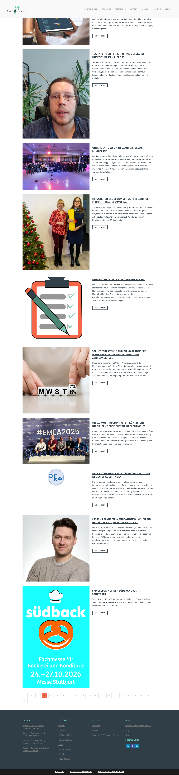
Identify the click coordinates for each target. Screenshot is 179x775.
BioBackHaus (64, 759)
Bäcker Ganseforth (66, 749)
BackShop (96, 726)
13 (109, 695)
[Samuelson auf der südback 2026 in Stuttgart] (56, 637)
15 (122, 695)
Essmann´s (62, 730)
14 (115, 695)
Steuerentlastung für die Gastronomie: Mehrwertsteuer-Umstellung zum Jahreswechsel (119, 354)
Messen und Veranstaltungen (138, 726)
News (127, 735)
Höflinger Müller (65, 735)
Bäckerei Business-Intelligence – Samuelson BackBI (37, 749)
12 (102, 695)
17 (135, 695)
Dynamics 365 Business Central (105, 735)
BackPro (95, 730)
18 (141, 695)
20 (25, 700)
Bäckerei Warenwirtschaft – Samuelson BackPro (34, 734)
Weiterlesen (100, 36)
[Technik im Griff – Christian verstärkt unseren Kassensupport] (56, 94)
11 (96, 695)
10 (89, 695)
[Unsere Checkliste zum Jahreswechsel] (56, 308)
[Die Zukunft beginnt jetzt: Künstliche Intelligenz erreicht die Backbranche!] (56, 441)
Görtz (60, 745)
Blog (127, 730)
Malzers (61, 726)
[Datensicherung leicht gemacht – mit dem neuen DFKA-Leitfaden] (56, 477)
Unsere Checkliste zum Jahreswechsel (118, 279)
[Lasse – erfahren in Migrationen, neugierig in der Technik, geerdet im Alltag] (56, 548)
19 (147, 695)
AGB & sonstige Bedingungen (111, 772)
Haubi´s (61, 754)
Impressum (59, 772)
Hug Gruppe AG (65, 740)
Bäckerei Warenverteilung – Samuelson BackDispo (35, 741)
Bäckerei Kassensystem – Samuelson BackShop (33, 727)
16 (128, 695)
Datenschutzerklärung (81, 772)
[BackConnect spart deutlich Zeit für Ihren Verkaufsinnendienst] (56, 22)
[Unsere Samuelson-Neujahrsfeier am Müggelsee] (56, 166)
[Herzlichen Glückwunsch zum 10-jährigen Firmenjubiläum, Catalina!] (56, 232)
